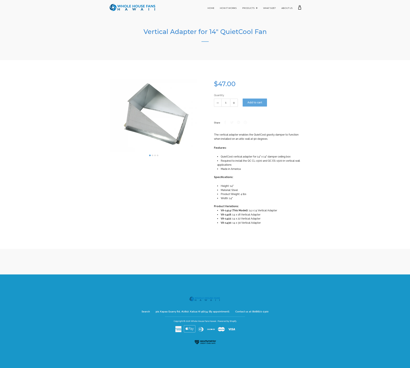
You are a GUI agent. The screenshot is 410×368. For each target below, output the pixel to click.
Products (248, 8)
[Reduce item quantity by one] (218, 103)
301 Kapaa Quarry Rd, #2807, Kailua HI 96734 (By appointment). (192, 311)
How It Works (228, 8)
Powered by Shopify (227, 321)
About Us (287, 8)
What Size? (269, 8)
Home (211, 8)
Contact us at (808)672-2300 (251, 311)
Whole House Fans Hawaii (204, 321)
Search (146, 311)
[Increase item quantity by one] (234, 103)
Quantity (219, 95)
